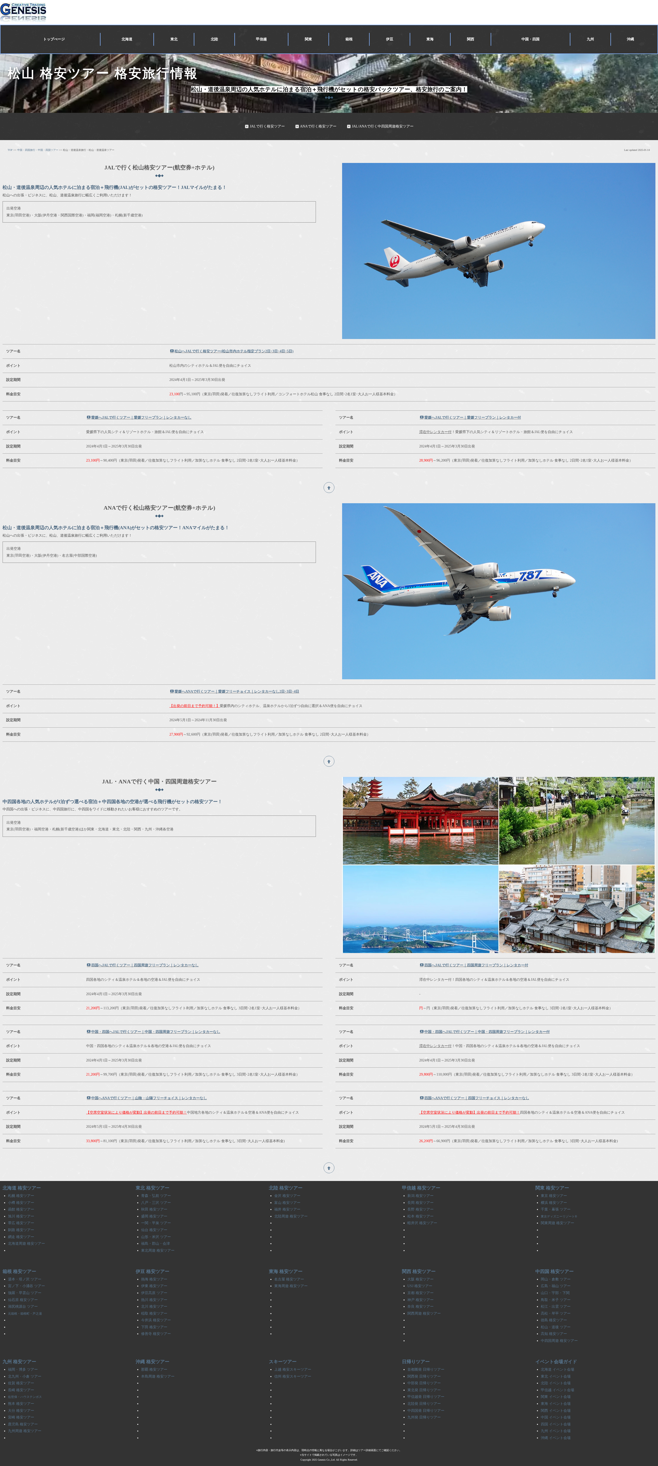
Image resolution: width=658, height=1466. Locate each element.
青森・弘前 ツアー (156, 1196)
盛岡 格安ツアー (154, 1216)
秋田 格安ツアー (154, 1209)
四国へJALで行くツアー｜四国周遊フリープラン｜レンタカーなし (145, 965)
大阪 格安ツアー (420, 1279)
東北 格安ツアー (152, 1187)
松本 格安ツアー (420, 1216)
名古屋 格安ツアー (289, 1279)
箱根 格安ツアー (19, 1271)
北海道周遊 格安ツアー (26, 1243)
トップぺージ (54, 39)
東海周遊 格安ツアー (291, 1286)
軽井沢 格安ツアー (422, 1223)
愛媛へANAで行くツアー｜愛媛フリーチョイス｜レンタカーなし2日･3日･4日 (237, 691)
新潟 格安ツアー (420, 1196)
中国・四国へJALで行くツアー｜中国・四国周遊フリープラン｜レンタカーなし (155, 1032)
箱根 (349, 39)
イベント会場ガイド (556, 1361)
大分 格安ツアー (21, 1411)
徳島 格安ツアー (554, 1320)
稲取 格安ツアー (154, 1313)
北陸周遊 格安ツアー (291, 1216)
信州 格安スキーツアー (292, 1376)
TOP (10, 150)
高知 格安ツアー (554, 1334)
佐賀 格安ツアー (21, 1383)
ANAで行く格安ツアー (318, 126)
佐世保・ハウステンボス (25, 1397)
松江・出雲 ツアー (556, 1306)
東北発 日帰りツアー (424, 1390)
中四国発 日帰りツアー (425, 1411)
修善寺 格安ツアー (156, 1334)
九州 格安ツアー (19, 1361)
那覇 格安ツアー (154, 1369)
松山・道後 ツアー (556, 1327)
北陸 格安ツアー (286, 1187)
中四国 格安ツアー (554, 1271)
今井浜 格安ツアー (156, 1320)
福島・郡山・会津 (155, 1243)
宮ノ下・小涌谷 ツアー (26, 1286)
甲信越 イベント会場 (557, 1390)
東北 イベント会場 (556, 1376)
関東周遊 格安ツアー (557, 1223)
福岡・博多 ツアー (23, 1369)
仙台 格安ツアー (154, 1230)
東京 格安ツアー (554, 1196)
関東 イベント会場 (556, 1397)
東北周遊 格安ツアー (158, 1250)
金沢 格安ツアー (287, 1196)
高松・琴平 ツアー (556, 1313)
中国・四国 (531, 39)
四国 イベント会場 (556, 1424)
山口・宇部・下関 (555, 1293)
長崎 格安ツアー (21, 1390)
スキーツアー (283, 1361)
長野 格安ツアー (420, 1209)
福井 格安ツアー (287, 1209)
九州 (590, 39)
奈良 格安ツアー (420, 1306)
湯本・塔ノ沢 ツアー (24, 1279)
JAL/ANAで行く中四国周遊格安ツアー (383, 126)
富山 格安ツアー (287, 1203)
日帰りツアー (416, 1361)
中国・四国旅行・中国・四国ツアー (37, 150)
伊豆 (389, 39)
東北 (174, 39)
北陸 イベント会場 (556, 1383)
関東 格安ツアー (552, 1187)
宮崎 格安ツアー (21, 1417)
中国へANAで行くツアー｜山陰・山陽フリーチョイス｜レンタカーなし (149, 1098)
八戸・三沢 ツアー (156, 1203)
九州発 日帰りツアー (424, 1417)
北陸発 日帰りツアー (424, 1404)
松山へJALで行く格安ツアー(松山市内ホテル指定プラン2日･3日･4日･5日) (234, 351)
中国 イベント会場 (556, 1417)
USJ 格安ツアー (419, 1286)
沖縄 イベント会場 (556, 1438)
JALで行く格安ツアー (267, 126)
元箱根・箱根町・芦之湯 (25, 1313)
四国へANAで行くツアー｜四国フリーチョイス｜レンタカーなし (476, 1098)
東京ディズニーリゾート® (559, 1216)
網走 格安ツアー (21, 1237)
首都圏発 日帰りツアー (425, 1369)
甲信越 (261, 39)
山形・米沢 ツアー (156, 1237)
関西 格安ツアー (419, 1271)
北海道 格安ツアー (22, 1187)
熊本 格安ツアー (21, 1404)
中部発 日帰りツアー (424, 1383)
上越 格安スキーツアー (292, 1369)
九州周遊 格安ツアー (24, 1431)
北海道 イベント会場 (557, 1369)
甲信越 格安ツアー (421, 1187)
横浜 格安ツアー (554, 1203)
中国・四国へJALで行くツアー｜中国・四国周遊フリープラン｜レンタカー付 (487, 1032)
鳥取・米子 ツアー (556, 1300)
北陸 (214, 39)
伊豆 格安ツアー (152, 1271)
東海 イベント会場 (556, 1404)
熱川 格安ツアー (154, 1300)
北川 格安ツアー (154, 1306)
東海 (430, 39)
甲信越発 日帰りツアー (425, 1397)
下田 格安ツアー (154, 1327)
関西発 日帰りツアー (424, 1376)
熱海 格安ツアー (154, 1279)
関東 (308, 39)
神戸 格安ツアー (420, 1300)
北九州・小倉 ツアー (24, 1376)
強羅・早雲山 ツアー (24, 1293)
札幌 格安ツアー (21, 1196)
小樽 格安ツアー (21, 1203)
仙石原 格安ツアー (23, 1300)
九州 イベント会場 (556, 1431)
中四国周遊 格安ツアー (559, 1341)
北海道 (127, 39)
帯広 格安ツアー (21, 1223)
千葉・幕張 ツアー (556, 1209)
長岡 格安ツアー (420, 1203)
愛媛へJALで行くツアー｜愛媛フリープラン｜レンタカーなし (141, 417)
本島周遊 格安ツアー (158, 1376)
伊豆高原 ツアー (154, 1293)
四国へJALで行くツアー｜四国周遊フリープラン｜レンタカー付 (476, 965)
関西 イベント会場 (556, 1411)
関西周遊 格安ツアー (424, 1313)
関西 (470, 39)
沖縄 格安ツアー (152, 1361)
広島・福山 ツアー (556, 1286)
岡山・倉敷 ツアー (556, 1279)
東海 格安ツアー (286, 1271)
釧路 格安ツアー (21, 1230)
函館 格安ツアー (21, 1209)
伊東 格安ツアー (154, 1286)
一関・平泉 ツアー (156, 1223)
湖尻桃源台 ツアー (23, 1306)
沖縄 (630, 39)
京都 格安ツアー (420, 1293)
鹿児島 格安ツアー (23, 1424)
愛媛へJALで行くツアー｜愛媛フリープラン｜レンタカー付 (472, 417)
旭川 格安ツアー (21, 1216)
